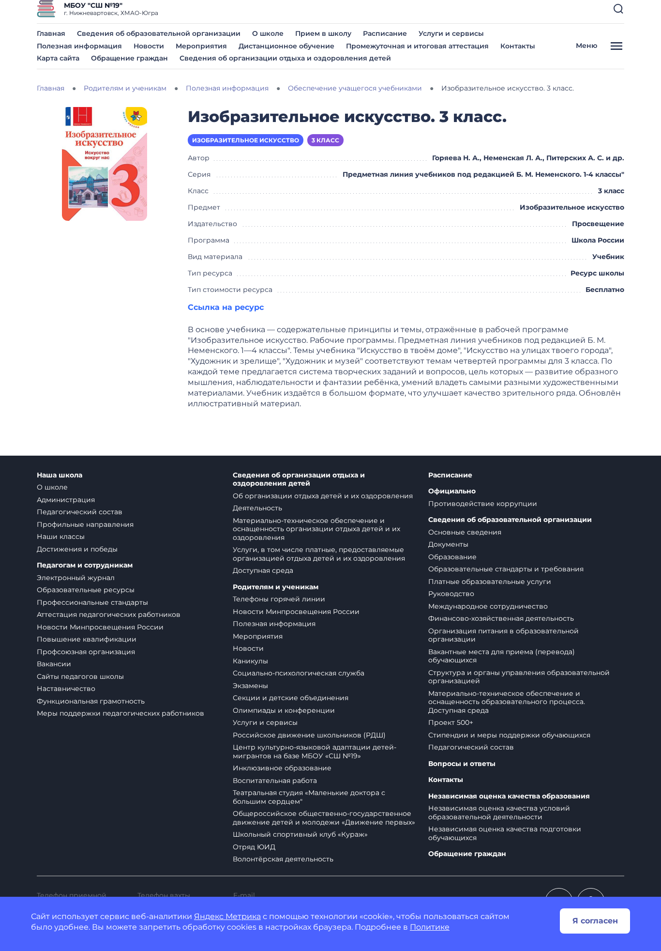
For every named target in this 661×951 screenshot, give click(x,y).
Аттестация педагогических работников (108, 614)
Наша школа (59, 475)
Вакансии (54, 664)
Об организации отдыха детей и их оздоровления (323, 495)
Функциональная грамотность (91, 701)
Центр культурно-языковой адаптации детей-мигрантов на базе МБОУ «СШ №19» (314, 751)
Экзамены (250, 685)
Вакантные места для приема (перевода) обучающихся (501, 656)
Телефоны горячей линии (279, 599)
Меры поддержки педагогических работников (120, 713)
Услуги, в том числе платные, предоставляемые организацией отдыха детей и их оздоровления (319, 554)
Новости (149, 46)
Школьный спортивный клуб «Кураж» (300, 834)
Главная (51, 33)
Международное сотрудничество (488, 606)
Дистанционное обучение (286, 46)
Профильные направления (85, 524)
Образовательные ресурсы (86, 589)
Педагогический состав (79, 511)
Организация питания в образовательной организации (503, 635)
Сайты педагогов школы (80, 676)
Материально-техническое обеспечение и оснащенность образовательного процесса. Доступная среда (506, 702)
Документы (448, 544)
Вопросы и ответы (462, 764)
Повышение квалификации (86, 639)
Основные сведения (464, 532)
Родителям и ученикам (275, 587)
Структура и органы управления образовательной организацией (519, 677)
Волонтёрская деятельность (283, 859)
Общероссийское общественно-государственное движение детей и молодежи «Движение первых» (324, 818)
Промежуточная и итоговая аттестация (417, 46)
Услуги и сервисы (451, 33)
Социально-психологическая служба (298, 673)
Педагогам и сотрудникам (85, 565)
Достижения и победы (77, 549)
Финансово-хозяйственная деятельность (501, 618)
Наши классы (61, 536)
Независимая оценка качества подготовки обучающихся (504, 833)
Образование (452, 556)
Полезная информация (79, 46)
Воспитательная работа (275, 780)
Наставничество (66, 688)
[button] (618, 9)
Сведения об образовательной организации (158, 33)
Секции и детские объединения (290, 697)
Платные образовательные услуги (489, 581)
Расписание (385, 33)
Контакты (517, 46)
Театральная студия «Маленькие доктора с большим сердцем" (309, 797)
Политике (430, 927)
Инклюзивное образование (282, 768)
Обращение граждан (129, 58)
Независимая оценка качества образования (509, 796)
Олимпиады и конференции (284, 710)
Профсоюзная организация (86, 651)
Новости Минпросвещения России (100, 627)
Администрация (66, 499)
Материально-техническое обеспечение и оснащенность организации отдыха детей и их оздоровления (316, 529)
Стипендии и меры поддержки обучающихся (509, 735)
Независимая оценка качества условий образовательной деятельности (499, 812)
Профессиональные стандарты (92, 602)
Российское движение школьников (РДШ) (309, 735)
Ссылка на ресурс (226, 307)
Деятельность (257, 508)
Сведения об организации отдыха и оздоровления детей (285, 58)
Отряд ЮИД (254, 847)
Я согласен (595, 920)
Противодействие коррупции (482, 503)
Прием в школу (323, 33)
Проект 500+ (450, 722)
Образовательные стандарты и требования (506, 569)
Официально (452, 491)
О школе (268, 33)
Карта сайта (58, 58)
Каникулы (250, 661)
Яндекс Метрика (227, 916)
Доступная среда (263, 570)
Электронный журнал (76, 577)
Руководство (451, 593)
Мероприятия (201, 46)
